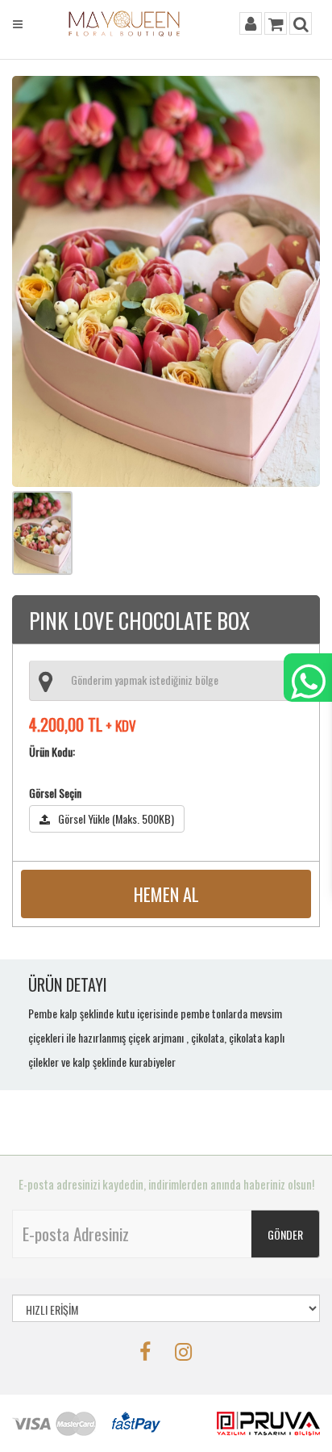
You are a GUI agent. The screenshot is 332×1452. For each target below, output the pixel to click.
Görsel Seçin (55, 793)
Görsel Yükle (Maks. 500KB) (116, 818)
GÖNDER (285, 1234)
